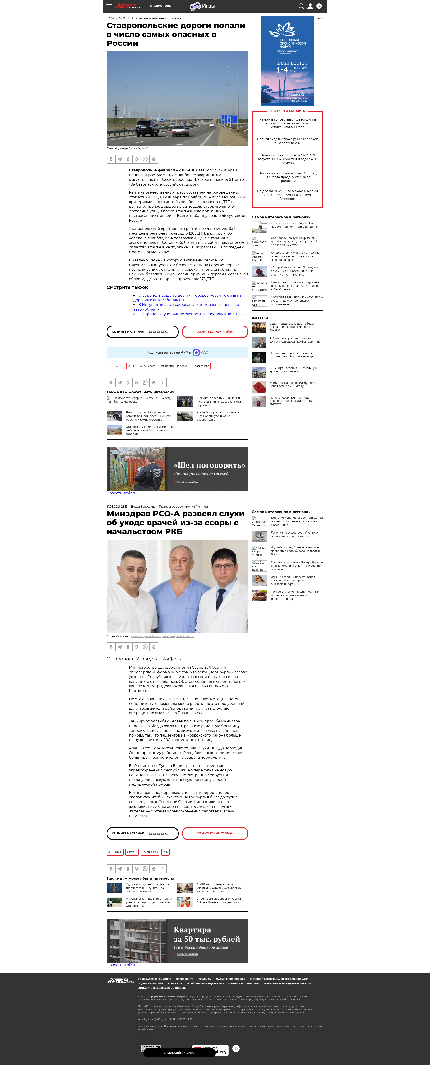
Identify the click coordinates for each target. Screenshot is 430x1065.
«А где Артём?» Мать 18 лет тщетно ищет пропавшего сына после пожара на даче (295, 256)
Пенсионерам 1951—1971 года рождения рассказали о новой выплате (291, 401)
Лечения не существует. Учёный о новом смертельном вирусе (294, 534)
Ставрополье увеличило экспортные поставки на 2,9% (189, 314)
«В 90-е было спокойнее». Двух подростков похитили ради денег (294, 224)
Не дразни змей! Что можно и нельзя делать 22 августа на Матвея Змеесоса (287, 195)
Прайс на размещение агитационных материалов (223, 983)
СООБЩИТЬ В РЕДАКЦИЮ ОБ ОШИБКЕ (162, 988)
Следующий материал (179, 1052)
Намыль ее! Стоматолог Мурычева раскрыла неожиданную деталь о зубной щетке (295, 286)
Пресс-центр (184, 979)
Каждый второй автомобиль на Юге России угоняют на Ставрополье (218, 416)
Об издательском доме (154, 979)
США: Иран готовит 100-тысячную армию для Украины (293, 370)
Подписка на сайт (150, 983)
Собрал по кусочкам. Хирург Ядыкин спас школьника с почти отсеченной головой (297, 565)
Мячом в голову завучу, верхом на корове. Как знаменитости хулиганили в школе (287, 123)
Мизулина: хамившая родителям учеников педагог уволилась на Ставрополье (149, 902)
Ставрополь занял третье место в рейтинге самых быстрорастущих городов (149, 430)
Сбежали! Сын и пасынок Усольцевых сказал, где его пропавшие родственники (297, 300)
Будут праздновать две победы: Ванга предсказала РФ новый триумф (292, 327)
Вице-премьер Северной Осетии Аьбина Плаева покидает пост (220, 900)
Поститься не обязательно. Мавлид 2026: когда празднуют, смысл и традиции (287, 177)
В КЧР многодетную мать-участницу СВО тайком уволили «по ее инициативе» (219, 888)
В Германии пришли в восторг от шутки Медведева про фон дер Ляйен (296, 340)
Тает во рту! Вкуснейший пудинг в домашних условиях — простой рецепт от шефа (295, 595)
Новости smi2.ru (121, 493)
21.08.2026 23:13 (117, 506)
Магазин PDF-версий (230, 979)
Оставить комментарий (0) (215, 331)
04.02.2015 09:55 (118, 18)
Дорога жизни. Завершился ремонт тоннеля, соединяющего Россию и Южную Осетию (148, 416)
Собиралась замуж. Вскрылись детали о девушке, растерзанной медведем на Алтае (294, 241)
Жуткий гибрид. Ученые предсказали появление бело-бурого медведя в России (297, 551)
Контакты (175, 983)
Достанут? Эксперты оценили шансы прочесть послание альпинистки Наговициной (297, 521)
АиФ (145, 148)
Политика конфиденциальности (287, 983)
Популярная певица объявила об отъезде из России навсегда (291, 355)
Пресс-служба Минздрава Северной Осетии (162, 636)
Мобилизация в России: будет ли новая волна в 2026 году (293, 384)
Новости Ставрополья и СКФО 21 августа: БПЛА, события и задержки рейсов (287, 159)
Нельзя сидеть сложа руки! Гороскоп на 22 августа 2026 (287, 141)
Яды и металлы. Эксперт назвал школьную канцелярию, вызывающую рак (293, 580)
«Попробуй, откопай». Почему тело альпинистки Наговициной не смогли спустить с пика (295, 271)
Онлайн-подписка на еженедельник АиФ (279, 979)
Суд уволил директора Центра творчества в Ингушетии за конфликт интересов (147, 888)
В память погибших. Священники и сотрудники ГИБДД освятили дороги (220, 401)
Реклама (204, 979)
